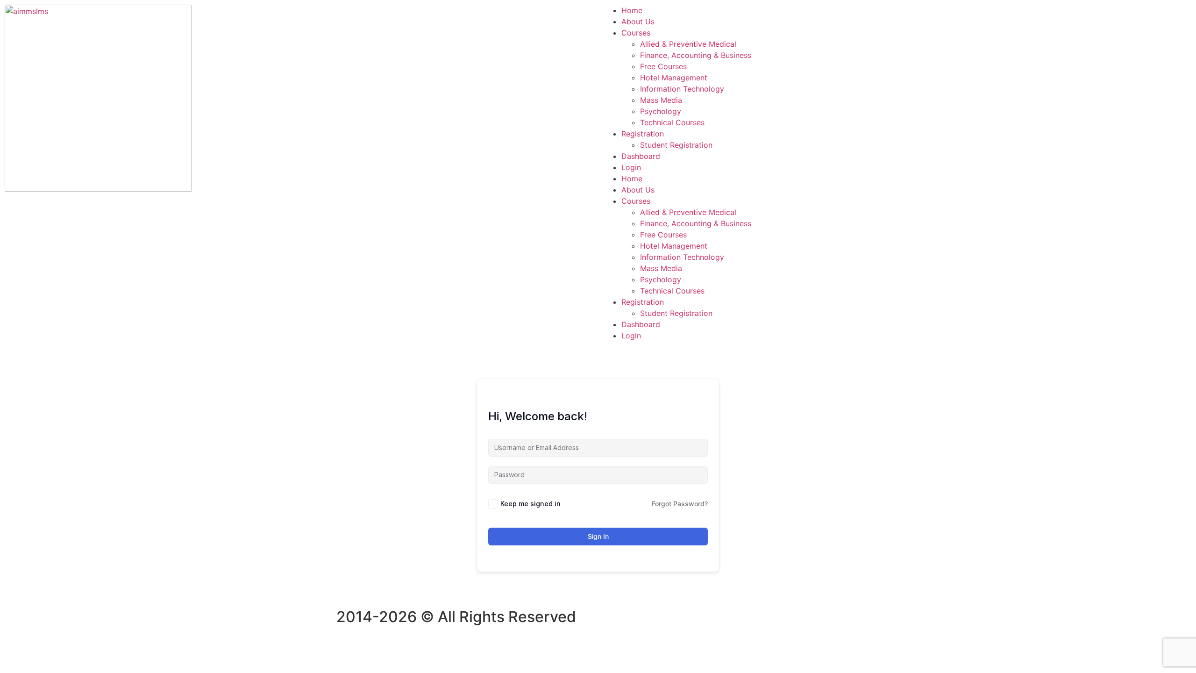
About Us (638, 21)
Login (631, 167)
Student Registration (676, 145)
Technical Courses (672, 122)
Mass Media (661, 100)
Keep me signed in (530, 504)
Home (631, 10)
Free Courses (663, 66)
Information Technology (682, 88)
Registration (642, 133)
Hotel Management (673, 77)
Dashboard (640, 156)
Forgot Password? (680, 504)
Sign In (598, 536)
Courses (635, 32)
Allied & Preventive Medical (688, 44)
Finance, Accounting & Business (695, 55)
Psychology (660, 111)
